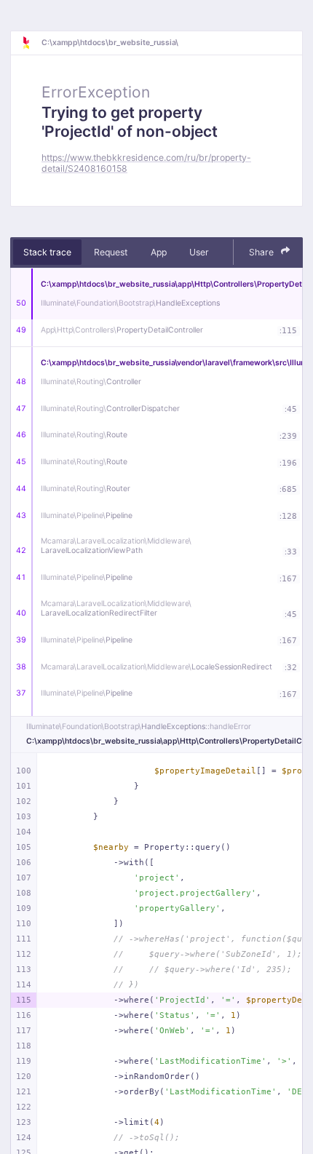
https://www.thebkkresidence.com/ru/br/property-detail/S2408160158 (146, 163)
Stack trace (47, 252)
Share (262, 252)
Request (110, 252)
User (199, 252)
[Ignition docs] (31, 42)
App (159, 252)
